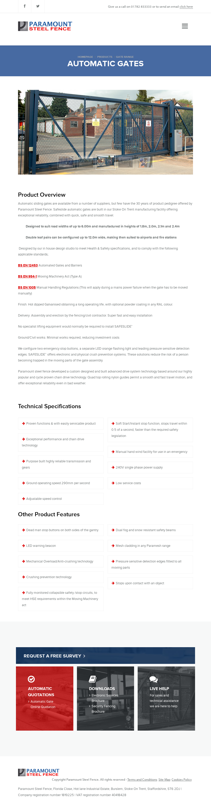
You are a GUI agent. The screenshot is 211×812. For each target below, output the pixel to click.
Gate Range (125, 57)
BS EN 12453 (28, 265)
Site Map (164, 779)
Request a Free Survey (52, 656)
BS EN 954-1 (27, 276)
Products (104, 57)
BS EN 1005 (27, 287)
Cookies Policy (182, 779)
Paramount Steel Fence (38, 772)
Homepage (85, 57)
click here (186, 6)
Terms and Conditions (142, 779)
